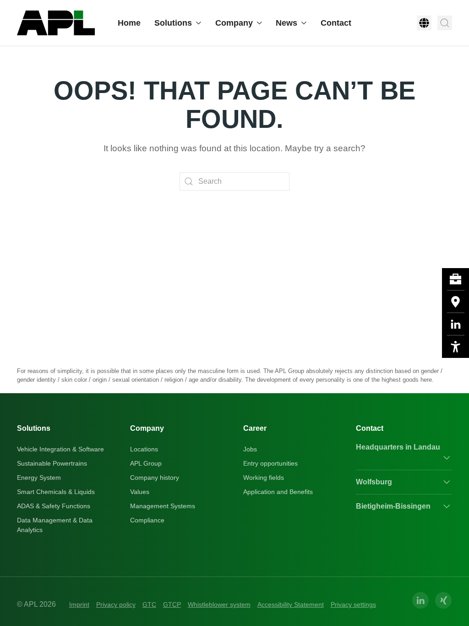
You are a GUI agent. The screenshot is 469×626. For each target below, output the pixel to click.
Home (129, 22)
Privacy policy (116, 604)
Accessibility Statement (290, 604)
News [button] (286, 22)
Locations (144, 449)
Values (139, 491)
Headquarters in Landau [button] (398, 447)
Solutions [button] (173, 22)
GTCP (172, 604)
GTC (149, 604)
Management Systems (162, 506)
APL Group (146, 463)
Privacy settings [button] (353, 604)
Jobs (250, 449)
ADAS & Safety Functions (53, 506)
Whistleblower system (219, 604)
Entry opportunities (270, 463)
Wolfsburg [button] (374, 482)
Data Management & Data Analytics (55, 524)
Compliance (147, 520)
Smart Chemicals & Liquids (56, 491)
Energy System (39, 477)
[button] (424, 23)
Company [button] (234, 22)
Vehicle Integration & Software (60, 449)
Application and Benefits (278, 491)
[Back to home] (56, 23)
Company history (154, 477)
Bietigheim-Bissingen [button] (393, 506)
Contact (336, 22)
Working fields (263, 477)
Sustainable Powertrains (52, 463)
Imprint (79, 604)
